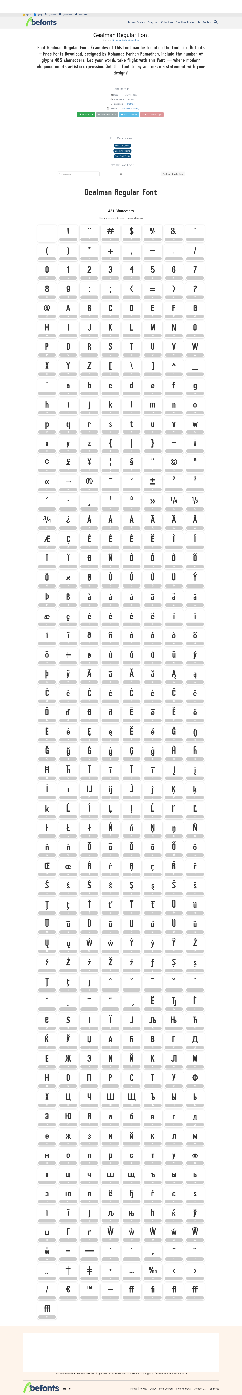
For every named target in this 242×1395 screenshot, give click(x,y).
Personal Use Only (130, 108)
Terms (133, 1388)
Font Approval (183, 1388)
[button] (215, 23)
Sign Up (38, 14)
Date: (115, 95)
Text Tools (203, 22)
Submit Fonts (83, 14)
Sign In (27, 14)
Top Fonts (214, 1388)
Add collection (130, 114)
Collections (167, 22)
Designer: (118, 104)
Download (87, 114)
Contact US (200, 1388)
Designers (153, 22)
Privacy (143, 1388)
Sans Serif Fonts (122, 156)
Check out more (108, 114)
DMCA (153, 1388)
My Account (52, 14)
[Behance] (64, 1389)
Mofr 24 (131, 104)
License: (113, 108)
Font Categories (122, 145)
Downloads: (119, 99)
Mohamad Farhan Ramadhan (125, 40)
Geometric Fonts (122, 150)
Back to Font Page (153, 114)
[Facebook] (69, 1389)
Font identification (185, 22)
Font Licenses (166, 1388)
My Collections (67, 14)
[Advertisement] (121, 1352)
